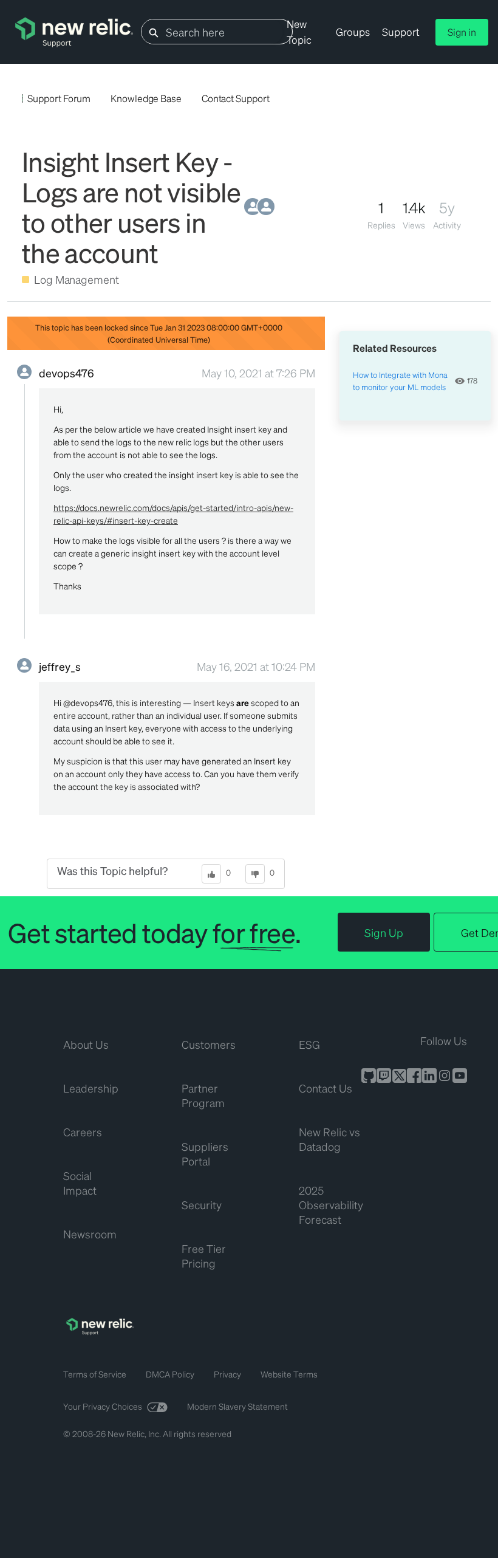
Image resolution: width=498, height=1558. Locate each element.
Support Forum (58, 98)
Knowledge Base (146, 98)
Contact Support (236, 98)
